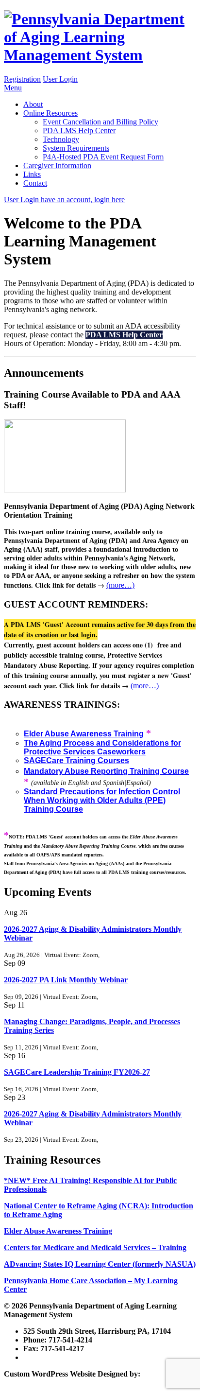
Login (60, 79)
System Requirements (76, 148)
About (33, 104)
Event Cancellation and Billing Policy (100, 122)
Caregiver (57, 165)
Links (32, 174)
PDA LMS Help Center (79, 130)
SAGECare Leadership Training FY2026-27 (77, 1072)
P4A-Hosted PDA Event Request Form (103, 157)
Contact (35, 183)
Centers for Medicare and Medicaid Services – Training (95, 1247)
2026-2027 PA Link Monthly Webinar (66, 980)
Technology (61, 139)
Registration (22, 79)
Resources (50, 113)
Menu (13, 88)
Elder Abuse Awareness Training (58, 1231)
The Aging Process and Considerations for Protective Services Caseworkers (102, 747)
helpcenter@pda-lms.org (63, 1357)
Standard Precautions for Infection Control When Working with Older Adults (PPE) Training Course (102, 800)
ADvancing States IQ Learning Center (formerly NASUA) (100, 1264)
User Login (64, 199)
